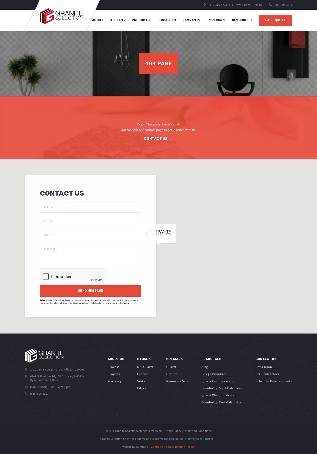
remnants (192, 20)
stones (117, 20)
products (142, 20)
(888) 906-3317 (283, 5)
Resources (243, 20)
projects (167, 20)
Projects (114, 374)
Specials (174, 359)
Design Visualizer (214, 374)
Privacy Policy (172, 431)
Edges (141, 388)
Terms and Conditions (197, 431)
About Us (116, 359)
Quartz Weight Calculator (220, 395)
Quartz (171, 367)
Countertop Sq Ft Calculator (222, 388)
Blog (204, 367)
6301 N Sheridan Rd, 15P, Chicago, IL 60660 (57, 376)
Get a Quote (264, 367)
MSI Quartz (145, 367)
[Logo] (44, 356)
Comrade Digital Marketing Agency (173, 447)
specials (217, 20)
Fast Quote (275, 20)
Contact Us (158, 139)
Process (113, 367)
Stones (144, 359)
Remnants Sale (177, 381)
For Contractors (267, 374)
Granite (142, 374)
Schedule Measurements (274, 381)
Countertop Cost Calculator (221, 402)
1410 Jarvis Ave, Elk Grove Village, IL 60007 (234, 5)
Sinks (141, 381)
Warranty (114, 381)
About (97, 20)
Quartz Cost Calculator (218, 381)
